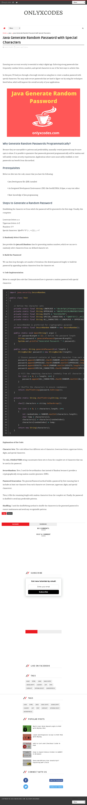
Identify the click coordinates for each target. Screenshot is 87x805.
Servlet (29, 688)
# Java (10, 513)
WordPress (51, 688)
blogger (15, 524)
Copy (81, 291)
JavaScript (30, 685)
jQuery (39, 685)
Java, (26, 47)
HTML (34, 681)
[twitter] (16, 2)
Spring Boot (39, 688)
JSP (46, 685)
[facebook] (13, 2)
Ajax (28, 681)
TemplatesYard (21, 802)
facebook (43, 524)
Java (10, 33)
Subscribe (43, 592)
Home (5, 33)
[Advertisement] (41, 54)
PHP (51, 685)
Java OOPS (47, 681)
